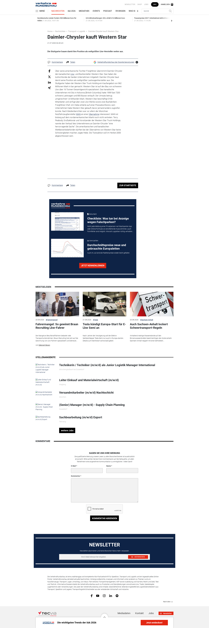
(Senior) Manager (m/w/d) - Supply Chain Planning (92, 405)
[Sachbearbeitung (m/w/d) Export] (46, 418)
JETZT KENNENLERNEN (92, 265)
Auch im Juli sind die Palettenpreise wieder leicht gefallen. (108, 253)
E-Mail (73, 466)
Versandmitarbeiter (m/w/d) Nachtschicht (86, 392)
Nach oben (167, 602)
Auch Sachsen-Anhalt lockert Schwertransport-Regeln (149, 326)
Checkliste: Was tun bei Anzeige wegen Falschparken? (108, 220)
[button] (104, 615)
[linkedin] (110, 595)
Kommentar (75, 476)
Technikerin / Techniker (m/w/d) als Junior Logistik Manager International (107, 365)
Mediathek (84, 11)
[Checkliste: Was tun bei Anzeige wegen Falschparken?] (67, 221)
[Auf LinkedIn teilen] (49, 82)
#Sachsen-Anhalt (146, 320)
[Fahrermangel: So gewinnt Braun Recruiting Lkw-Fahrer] (57, 304)
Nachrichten (57, 11)
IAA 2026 (71, 11)
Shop (139, 4)
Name (108, 466)
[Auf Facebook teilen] (49, 71)
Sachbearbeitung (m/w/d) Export (80, 417)
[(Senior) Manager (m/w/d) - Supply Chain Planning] (46, 407)
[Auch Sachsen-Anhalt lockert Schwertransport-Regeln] (151, 304)
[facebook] (92, 596)
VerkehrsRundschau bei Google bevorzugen (115, 62)
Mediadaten (124, 613)
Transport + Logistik (76, 31)
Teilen (72, 62)
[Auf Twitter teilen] (49, 77)
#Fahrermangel (51, 320)
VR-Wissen (120, 11)
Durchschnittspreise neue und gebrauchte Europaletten (106, 246)
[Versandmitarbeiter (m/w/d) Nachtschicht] (46, 393)
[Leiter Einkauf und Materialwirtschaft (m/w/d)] (46, 382)
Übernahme (94, 114)
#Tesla (95, 320)
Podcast (107, 11)
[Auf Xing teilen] (49, 88)
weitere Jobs (67, 430)
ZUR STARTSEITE (127, 185)
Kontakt (139, 613)
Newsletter (130, 4)
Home (49, 31)
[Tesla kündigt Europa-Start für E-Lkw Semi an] (104, 304)
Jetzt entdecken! (154, 622)
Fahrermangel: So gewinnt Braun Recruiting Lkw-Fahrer (57, 326)
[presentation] (171, 20)
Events (96, 11)
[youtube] (97, 595)
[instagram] (104, 595)
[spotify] (117, 595)
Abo (155, 4)
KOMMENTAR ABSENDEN (104, 518)
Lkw (72, 74)
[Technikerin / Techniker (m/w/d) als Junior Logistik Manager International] (46, 368)
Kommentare (57, 62)
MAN (78, 114)
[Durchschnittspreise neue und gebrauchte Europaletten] (67, 248)
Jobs (146, 4)
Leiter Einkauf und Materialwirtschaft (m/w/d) (89, 380)
